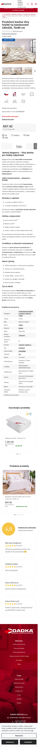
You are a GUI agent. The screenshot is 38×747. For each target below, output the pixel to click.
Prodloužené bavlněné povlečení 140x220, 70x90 (26, 313)
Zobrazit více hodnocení (25, 530)
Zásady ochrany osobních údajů (19, 656)
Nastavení (19, 735)
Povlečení (22, 348)
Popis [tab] (19, 146)
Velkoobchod (19, 687)
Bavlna (21, 328)
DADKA (9, 36)
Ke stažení (19, 660)
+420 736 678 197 (20, 721)
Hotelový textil (19, 679)
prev (3, 430)
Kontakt (19, 699)
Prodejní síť (19, 691)
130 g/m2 (22, 335)
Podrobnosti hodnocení (9, 34)
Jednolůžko (22, 351)
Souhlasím (28, 742)
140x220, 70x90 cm (25, 345)
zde (32, 730)
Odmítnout (10, 742)
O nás (19, 695)
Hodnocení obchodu (19, 644)
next (34, 430)
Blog (19, 664)
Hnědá (21, 325)
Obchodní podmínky (19, 652)
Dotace (19, 703)
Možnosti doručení (8, 119)
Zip (20, 354)
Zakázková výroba (19, 683)
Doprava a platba (19, 648)
